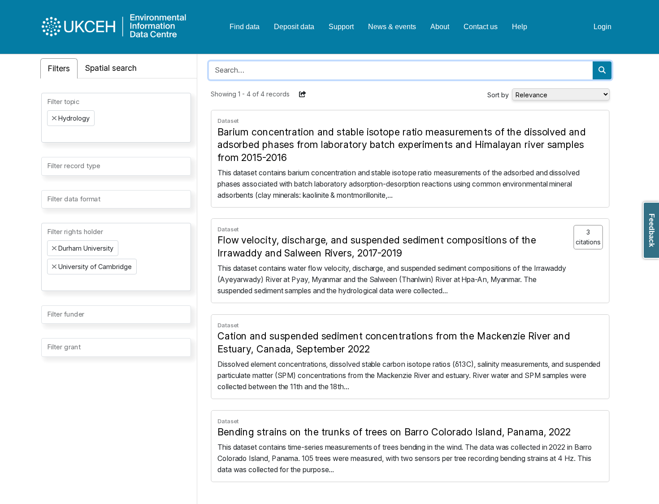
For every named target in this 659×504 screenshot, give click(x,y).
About (439, 26)
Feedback (651, 230)
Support (341, 26)
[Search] (602, 70)
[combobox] (116, 118)
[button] (303, 94)
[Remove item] (54, 118)
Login (602, 26)
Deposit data (294, 26)
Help (519, 26)
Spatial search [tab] (111, 68)
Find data (245, 26)
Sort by (498, 95)
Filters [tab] (59, 68)
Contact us (481, 26)
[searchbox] (49, 134)
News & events (392, 26)
